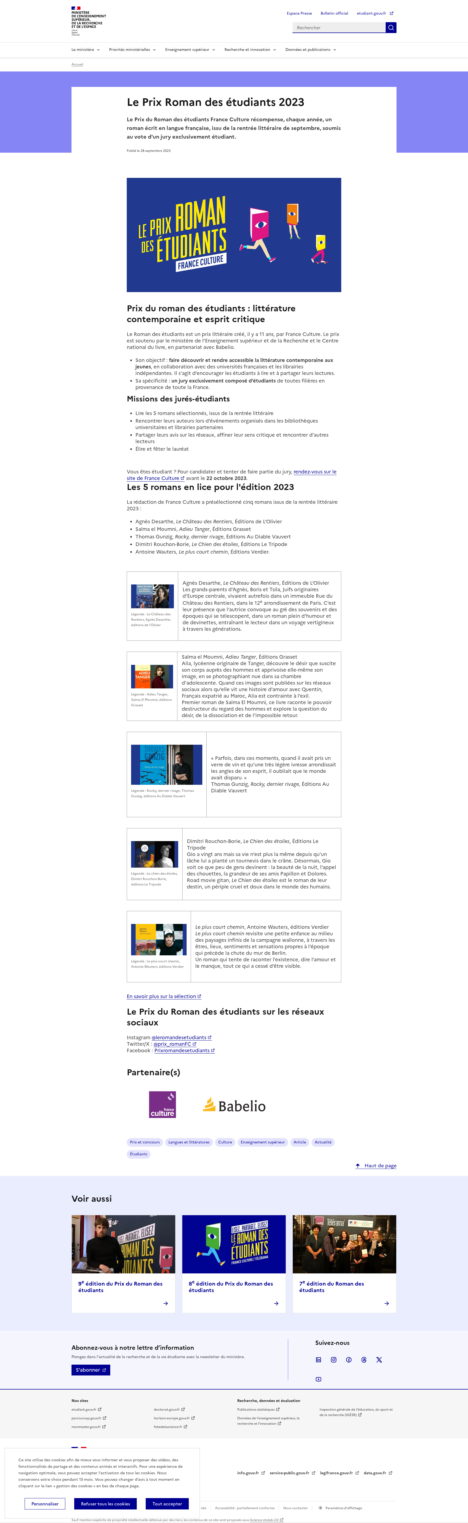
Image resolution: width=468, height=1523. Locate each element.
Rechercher (391, 27)
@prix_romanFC (172, 1044)
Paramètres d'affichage (343, 1508)
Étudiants (138, 1154)
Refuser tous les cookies (105, 1504)
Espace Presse (299, 13)
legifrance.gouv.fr (337, 1473)
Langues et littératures (189, 1142)
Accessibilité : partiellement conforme (245, 1508)
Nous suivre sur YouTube (318, 1379)
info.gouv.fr (248, 1473)
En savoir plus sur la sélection (161, 996)
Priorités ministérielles (129, 50)
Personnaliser (44, 1504)
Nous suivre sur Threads (364, 1359)
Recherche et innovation (247, 50)
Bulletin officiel (334, 13)
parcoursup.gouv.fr (86, 1418)
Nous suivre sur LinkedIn (318, 1359)
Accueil (77, 64)
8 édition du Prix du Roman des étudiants (231, 1287)
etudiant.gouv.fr (372, 13)
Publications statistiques (256, 1409)
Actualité (323, 1142)
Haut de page (379, 1165)
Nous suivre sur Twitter (379, 1359)
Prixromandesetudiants (182, 1050)
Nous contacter (296, 1508)
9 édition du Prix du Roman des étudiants (120, 1287)
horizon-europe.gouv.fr (172, 1418)
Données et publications (307, 50)
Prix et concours (145, 1142)
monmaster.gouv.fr (86, 1426)
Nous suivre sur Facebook (348, 1359)
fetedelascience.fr (168, 1426)
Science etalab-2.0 (264, 1520)
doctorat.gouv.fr (167, 1409)
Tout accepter (167, 1504)
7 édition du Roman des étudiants (331, 1287)
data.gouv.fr (375, 1473)
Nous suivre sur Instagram (333, 1359)
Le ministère (83, 50)
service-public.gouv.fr (290, 1473)
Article (300, 1142)
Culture (225, 1142)
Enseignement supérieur (187, 50)
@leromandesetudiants (179, 1037)
